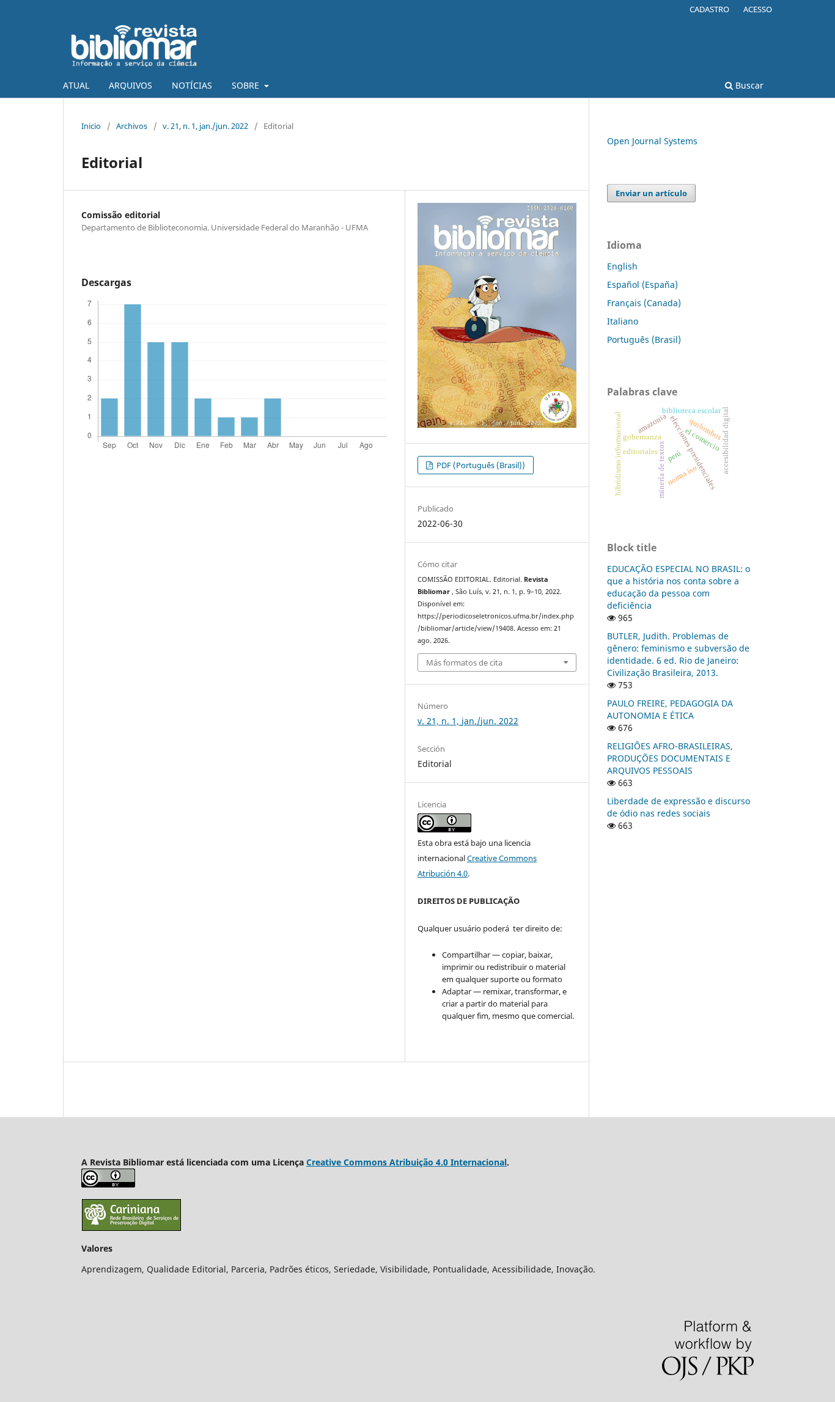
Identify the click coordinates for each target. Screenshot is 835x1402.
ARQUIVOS (130, 85)
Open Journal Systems (652, 141)
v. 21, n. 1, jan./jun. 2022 (205, 125)
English (622, 266)
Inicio (91, 125)
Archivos (131, 125)
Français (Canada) (644, 303)
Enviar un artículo (651, 193)
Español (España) (642, 284)
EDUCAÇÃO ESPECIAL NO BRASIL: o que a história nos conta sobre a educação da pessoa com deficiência (678, 587)
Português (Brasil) (644, 339)
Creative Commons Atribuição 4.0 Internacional (406, 1162)
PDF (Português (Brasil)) (480, 465)
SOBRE (247, 85)
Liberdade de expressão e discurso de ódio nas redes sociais (678, 807)
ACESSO (757, 9)
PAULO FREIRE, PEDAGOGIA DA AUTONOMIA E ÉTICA (670, 709)
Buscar (748, 85)
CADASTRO (709, 9)
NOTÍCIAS (192, 85)
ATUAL (76, 85)
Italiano (622, 321)
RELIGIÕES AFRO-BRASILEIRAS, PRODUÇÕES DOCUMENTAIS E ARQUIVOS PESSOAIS (670, 758)
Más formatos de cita (464, 662)
